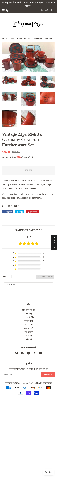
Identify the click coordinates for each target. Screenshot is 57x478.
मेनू (6, 10)
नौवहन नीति (28, 321)
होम (3, 38)
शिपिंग (18, 157)
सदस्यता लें (48, 374)
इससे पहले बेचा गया (28, 310)
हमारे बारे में (28, 339)
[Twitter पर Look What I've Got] (16, 354)
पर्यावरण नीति (28, 328)
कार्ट (46, 10)
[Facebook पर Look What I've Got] (22, 354)
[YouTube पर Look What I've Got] (40, 354)
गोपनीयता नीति (29, 325)
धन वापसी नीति (28, 317)
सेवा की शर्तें (29, 332)
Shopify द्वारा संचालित (44, 383)
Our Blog (28, 314)
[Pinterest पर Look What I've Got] (28, 354)
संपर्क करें (28, 336)
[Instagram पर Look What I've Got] (34, 354)
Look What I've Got (27, 383)
